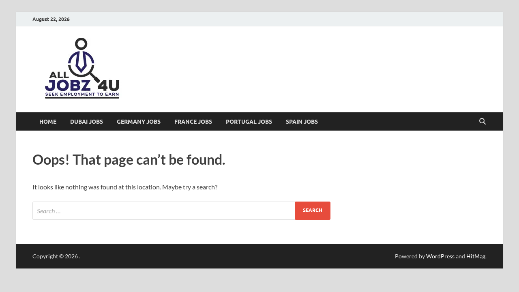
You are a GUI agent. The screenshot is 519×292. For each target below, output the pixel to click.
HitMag (475, 256)
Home (47, 121)
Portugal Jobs (249, 121)
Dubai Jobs (86, 121)
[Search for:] (181, 211)
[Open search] (482, 121)
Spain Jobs (302, 121)
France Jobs (193, 121)
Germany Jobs (139, 121)
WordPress (440, 256)
